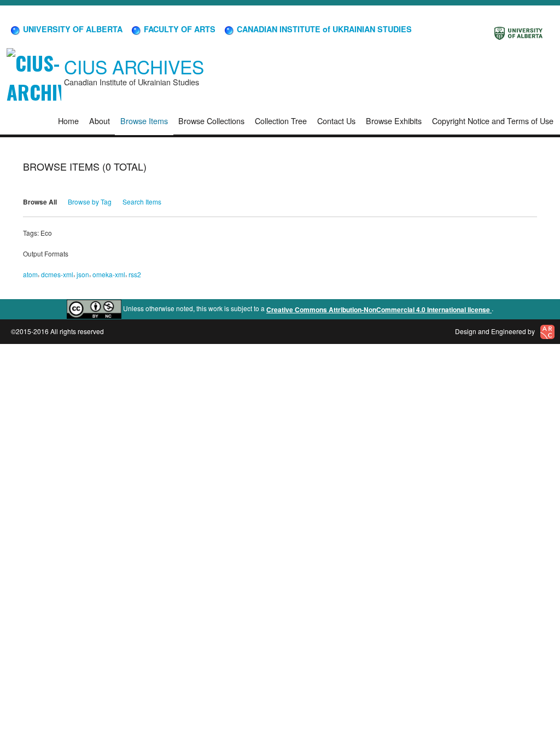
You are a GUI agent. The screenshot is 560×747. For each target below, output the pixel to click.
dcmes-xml (57, 274)
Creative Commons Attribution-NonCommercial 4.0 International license (379, 309)
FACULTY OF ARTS (178, 29)
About (99, 120)
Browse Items (144, 120)
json (83, 274)
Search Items (141, 201)
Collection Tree (281, 120)
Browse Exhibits (394, 120)
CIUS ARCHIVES (134, 66)
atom (30, 274)
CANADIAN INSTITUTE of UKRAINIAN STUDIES (323, 29)
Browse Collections (211, 120)
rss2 (135, 274)
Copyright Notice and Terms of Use (492, 120)
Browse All (40, 202)
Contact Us (336, 120)
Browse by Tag (90, 201)
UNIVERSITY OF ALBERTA (71, 29)
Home (68, 120)
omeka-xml (108, 274)
